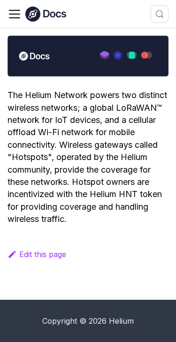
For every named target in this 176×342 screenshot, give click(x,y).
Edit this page (42, 254)
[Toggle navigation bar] (15, 14)
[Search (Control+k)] (159, 14)
